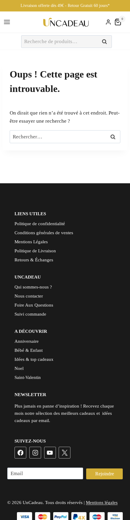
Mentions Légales (31, 241)
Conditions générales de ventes (44, 232)
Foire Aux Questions (34, 305)
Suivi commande (30, 314)
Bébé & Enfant (29, 350)
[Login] (108, 22)
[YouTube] (50, 453)
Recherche (106, 42)
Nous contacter (29, 296)
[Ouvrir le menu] (8, 22)
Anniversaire (27, 341)
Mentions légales (102, 502)
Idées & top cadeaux (34, 359)
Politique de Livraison (35, 250)
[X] (64, 453)
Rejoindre (104, 473)
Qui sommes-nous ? (33, 287)
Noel (19, 368)
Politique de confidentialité (40, 223)
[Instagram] (35, 453)
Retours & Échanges (34, 259)
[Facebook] (20, 453)
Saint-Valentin (28, 377)
